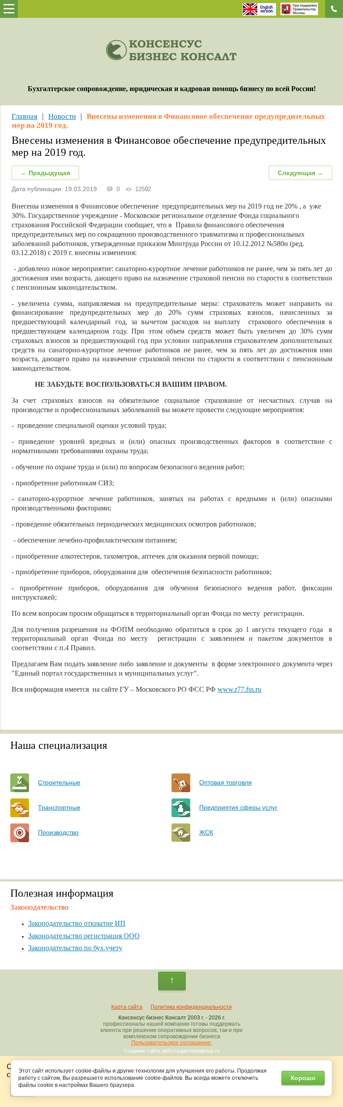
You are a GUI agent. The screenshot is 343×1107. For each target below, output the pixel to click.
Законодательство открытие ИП (76, 923)
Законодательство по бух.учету (75, 948)
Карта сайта (126, 1007)
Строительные (59, 782)
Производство (58, 832)
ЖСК (206, 832)
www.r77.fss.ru (239, 689)
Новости (62, 116)
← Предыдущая (45, 172)
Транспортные (59, 807)
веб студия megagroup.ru (191, 1050)
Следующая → (300, 172)
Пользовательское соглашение (171, 1043)
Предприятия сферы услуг (238, 807)
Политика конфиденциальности (191, 1007)
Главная (25, 116)
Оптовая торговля (225, 782)
